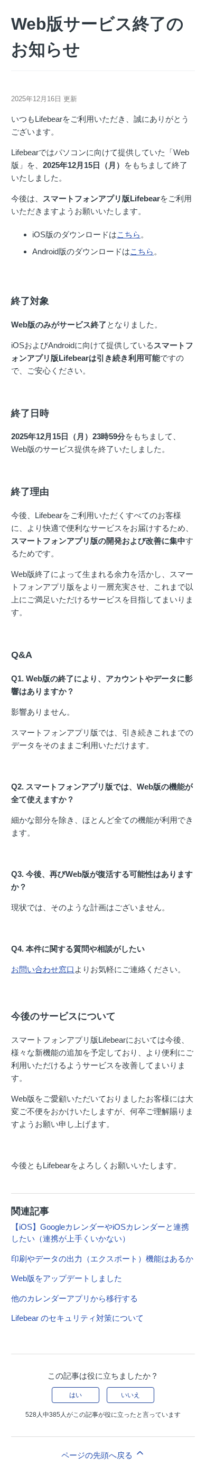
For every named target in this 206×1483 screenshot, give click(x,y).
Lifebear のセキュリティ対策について (77, 1317)
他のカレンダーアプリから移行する (74, 1298)
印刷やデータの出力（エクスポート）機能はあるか (102, 1258)
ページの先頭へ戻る (98, 1455)
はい (75, 1395)
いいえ (130, 1395)
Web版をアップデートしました (66, 1278)
